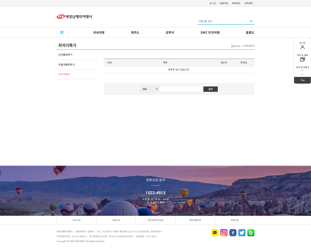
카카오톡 (214, 232)
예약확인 (236, 3)
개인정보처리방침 (155, 220)
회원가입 (224, 3)
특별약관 (235, 220)
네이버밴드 (250, 232)
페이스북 (232, 232)
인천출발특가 (65, 54)
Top (302, 80)
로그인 (212, 3)
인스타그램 (223, 232)
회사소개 (76, 220)
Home (237, 46)
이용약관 (116, 220)
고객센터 (248, 3)
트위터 (241, 232)
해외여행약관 (195, 220)
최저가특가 (64, 74)
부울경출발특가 (66, 64)
